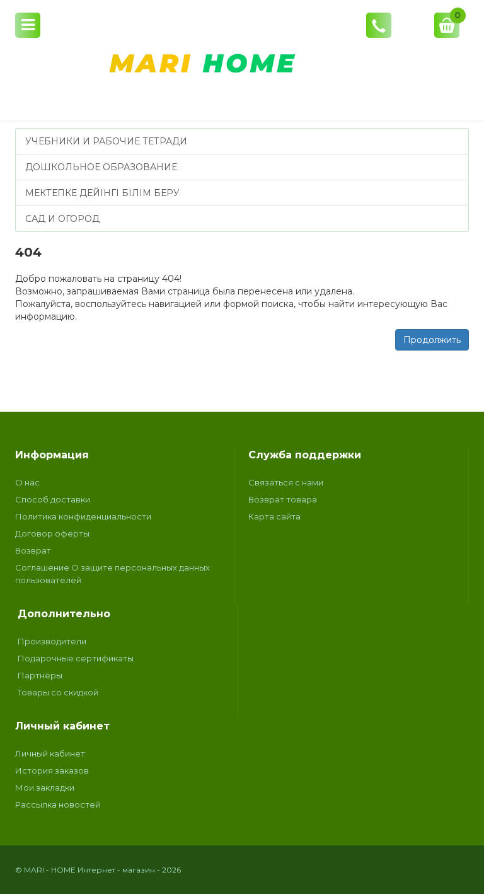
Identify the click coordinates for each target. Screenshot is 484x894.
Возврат (33, 550)
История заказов (52, 770)
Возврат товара (282, 499)
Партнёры (40, 675)
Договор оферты (52, 533)
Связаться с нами (285, 482)
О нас (27, 482)
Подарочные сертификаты (76, 658)
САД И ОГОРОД (62, 218)
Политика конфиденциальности (83, 516)
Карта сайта (274, 516)
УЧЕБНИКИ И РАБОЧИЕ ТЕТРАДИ (106, 141)
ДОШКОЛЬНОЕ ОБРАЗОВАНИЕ (101, 167)
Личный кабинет (50, 753)
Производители (52, 641)
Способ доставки (52, 499)
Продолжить (432, 339)
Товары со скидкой (58, 692)
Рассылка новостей (57, 804)
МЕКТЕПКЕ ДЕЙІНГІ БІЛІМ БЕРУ (102, 193)
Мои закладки (44, 787)
